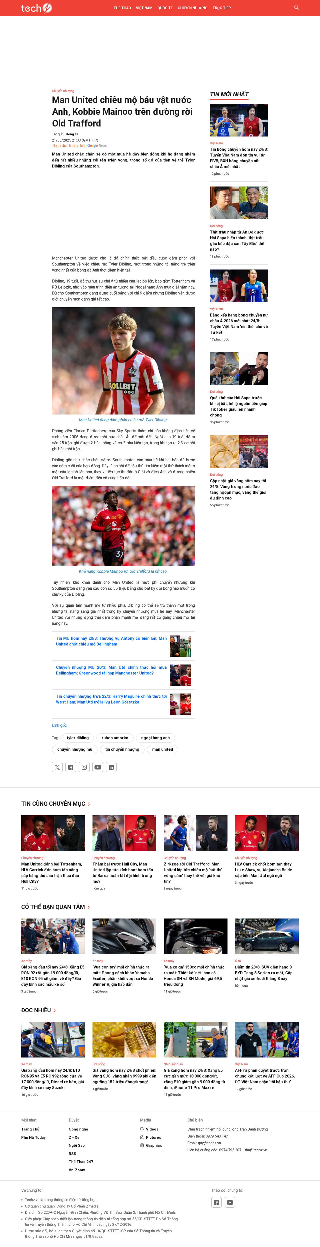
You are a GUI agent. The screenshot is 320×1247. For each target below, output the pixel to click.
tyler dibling (78, 738)
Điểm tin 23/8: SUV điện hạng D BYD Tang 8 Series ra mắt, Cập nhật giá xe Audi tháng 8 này (263, 973)
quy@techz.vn (209, 1143)
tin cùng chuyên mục (54, 803)
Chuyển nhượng (193, 8)
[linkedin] (111, 767)
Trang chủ (30, 1129)
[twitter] (57, 767)
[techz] (36, 8)
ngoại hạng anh (155, 738)
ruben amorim (115, 738)
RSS (72, 1154)
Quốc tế (165, 8)
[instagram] (84, 767)
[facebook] (71, 767)
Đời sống (216, 226)
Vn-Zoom (77, 1170)
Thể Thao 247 (81, 1162)
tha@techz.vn (256, 1150)
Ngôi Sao (77, 1145)
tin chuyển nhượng (122, 749)
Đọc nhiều (36, 1010)
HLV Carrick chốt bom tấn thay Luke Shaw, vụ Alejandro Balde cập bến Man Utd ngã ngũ (263, 870)
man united (162, 749)
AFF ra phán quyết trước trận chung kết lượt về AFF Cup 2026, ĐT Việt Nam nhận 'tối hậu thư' (265, 1076)
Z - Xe (74, 1137)
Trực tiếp (221, 8)
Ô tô (238, 961)
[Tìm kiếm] (293, 8)
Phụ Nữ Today (33, 1137)
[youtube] (97, 767)
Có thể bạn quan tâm (53, 907)
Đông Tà (72, 134)
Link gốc (59, 725)
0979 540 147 (217, 1136)
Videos (152, 1129)
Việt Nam (144, 8)
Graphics (154, 1145)
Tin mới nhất (229, 94)
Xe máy (26, 961)
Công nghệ (78, 1129)
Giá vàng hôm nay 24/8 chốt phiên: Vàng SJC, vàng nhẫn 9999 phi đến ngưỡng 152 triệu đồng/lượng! (124, 1076)
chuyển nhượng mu (74, 749)
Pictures (153, 1137)
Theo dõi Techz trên (69, 145)
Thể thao (122, 8)
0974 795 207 (230, 1150)
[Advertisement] (123, 209)
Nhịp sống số (173, 1064)
